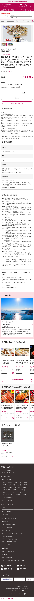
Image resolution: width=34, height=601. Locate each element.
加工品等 (17, 487)
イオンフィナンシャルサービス (16, 593)
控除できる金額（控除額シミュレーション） (13, 560)
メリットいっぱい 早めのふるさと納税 (12, 533)
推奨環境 (19, 586)
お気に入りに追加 (32, 324)
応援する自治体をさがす (4, 10)
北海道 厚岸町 (5, 51)
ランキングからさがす (8, 497)
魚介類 (10, 482)
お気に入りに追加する (17, 103)
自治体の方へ (24, 569)
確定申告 (4, 554)
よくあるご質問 (6, 544)
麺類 (10, 487)
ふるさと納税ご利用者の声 (9, 541)
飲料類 (25, 485)
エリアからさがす (6, 470)
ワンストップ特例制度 (8, 551)
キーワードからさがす (8, 472)
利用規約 (26, 586)
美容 (22, 489)
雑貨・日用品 (6, 489)
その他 (24, 494)
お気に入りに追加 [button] (13, 373)
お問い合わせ (8, 569)
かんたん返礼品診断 (7, 536)
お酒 (19, 485)
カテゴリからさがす (7, 479)
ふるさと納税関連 (6, 511)
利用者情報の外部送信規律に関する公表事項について (18, 588)
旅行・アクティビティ (19, 492)
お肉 (4, 482)
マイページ (7, 565)
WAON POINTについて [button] (19, 87)
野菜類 (4, 485)
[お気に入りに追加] (32, 324)
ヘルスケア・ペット (8, 494)
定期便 (18, 494)
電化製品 (15, 489)
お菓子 (4, 487)
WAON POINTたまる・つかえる (10, 539)
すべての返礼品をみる (17, 379)
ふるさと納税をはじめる (30, 10)
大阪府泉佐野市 (19, 418)
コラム (3, 507)
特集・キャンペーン (21, 10)
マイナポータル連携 (7, 557)
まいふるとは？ (6, 530)
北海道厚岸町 (4, 373)
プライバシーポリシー (16, 590)
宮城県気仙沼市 (4, 418)
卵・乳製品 (12, 485)
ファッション (6, 492)
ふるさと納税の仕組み (8, 527)
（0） (12, 71)
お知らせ (22, 565)
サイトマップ (11, 586)
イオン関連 (5, 514)
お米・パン (18, 482)
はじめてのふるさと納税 (8, 524)
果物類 (25, 482)
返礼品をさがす (12, 10)
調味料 (24, 487)
